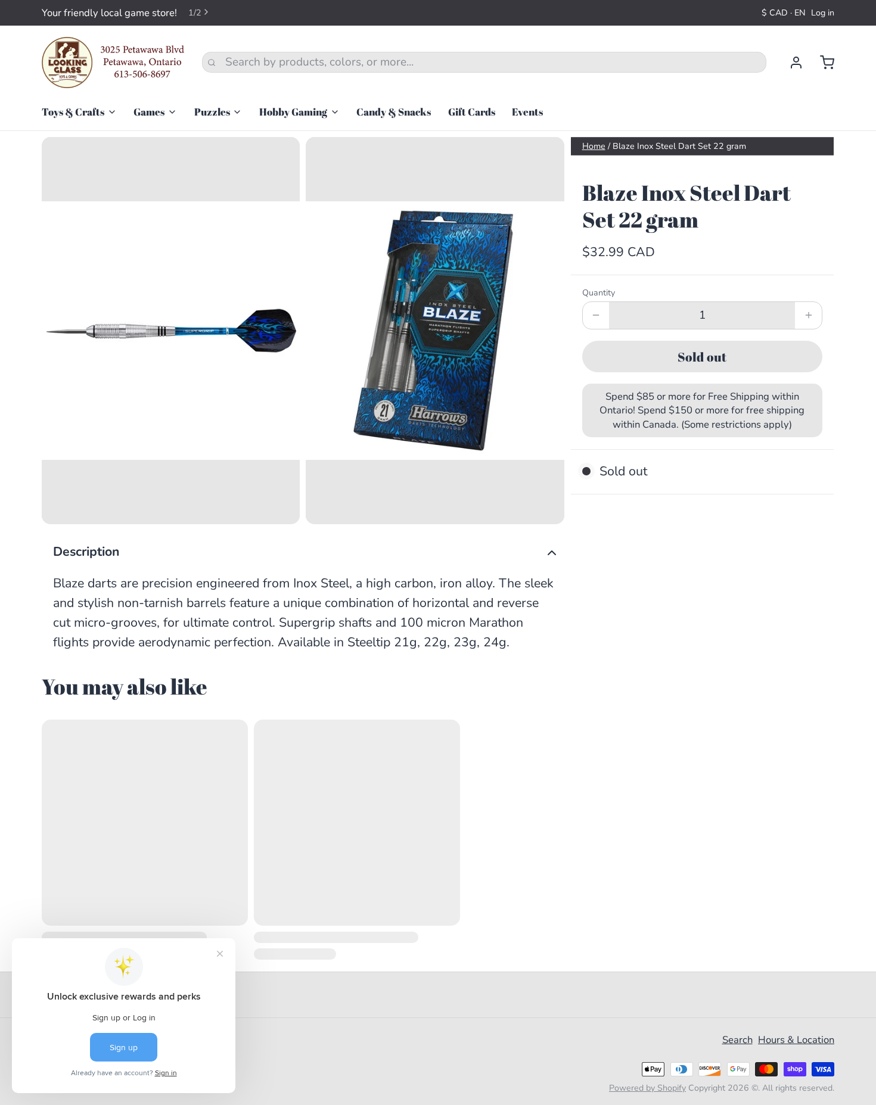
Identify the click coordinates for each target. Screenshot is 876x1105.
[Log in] (790, 62)
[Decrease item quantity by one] (596, 315)
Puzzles (212, 112)
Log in (822, 12)
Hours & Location (796, 1040)
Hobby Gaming (293, 112)
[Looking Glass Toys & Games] (113, 62)
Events (527, 112)
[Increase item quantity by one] (808, 315)
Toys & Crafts (73, 112)
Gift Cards (471, 112)
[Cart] (821, 62)
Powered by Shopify (647, 1088)
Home (593, 146)
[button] (702, 356)
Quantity (598, 292)
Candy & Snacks (393, 112)
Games (148, 112)
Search (737, 1040)
